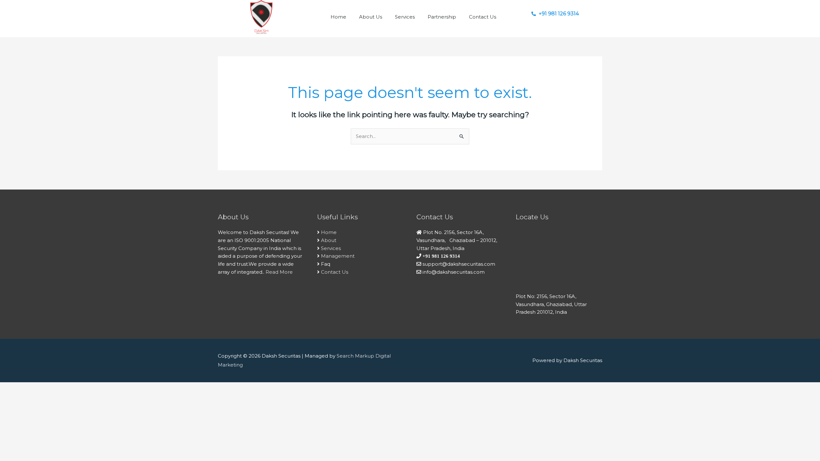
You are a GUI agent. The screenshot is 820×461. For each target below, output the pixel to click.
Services (405, 17)
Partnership (442, 17)
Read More (279, 272)
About (328, 240)
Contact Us (482, 17)
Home (338, 17)
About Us (370, 17)
